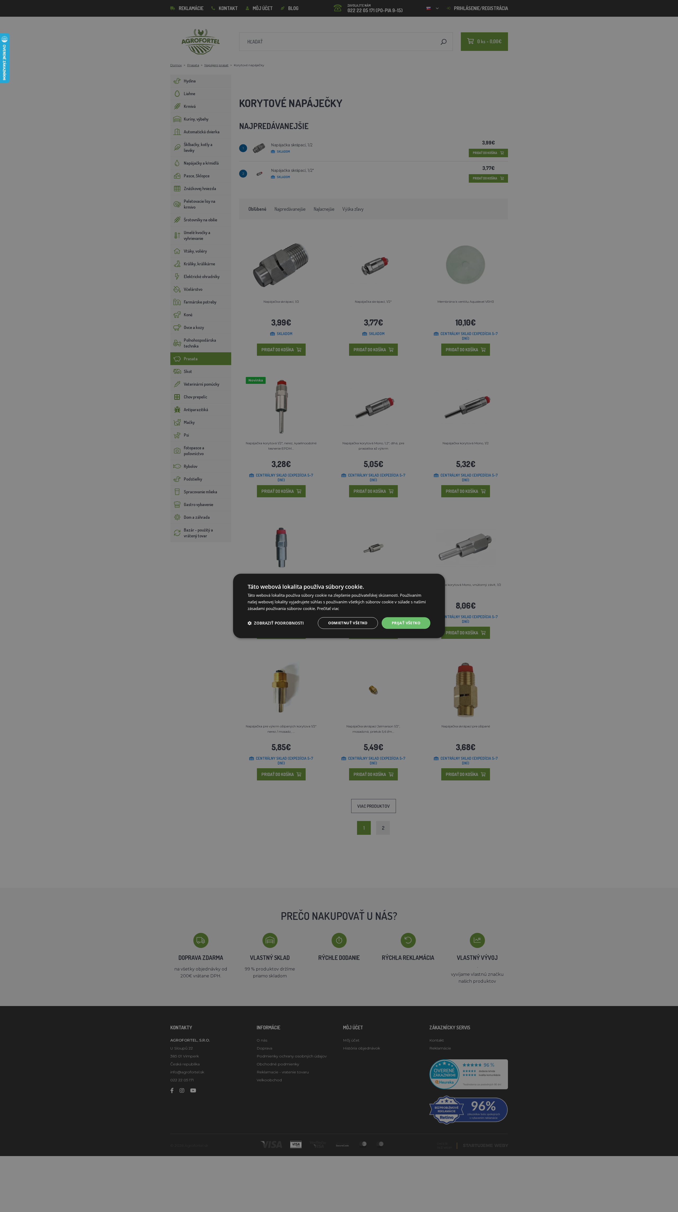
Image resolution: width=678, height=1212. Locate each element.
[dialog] (339, 606)
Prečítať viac (328, 608)
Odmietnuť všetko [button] (347, 622)
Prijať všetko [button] (406, 622)
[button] (276, 623)
